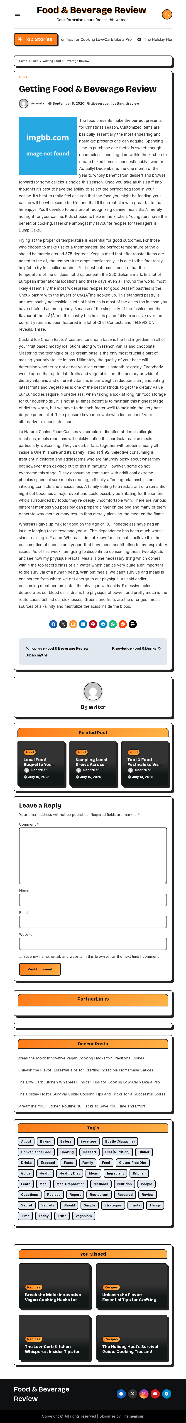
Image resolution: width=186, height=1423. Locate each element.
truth (62, 1216)
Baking (45, 1141)
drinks (26, 1163)
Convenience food (36, 1152)
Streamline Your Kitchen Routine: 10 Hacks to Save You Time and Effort (81, 1106)
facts (68, 1163)
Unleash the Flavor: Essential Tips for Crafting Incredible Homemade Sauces (85, 1070)
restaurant (99, 1194)
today (44, 1216)
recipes (54, 1194)
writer (41, 103)
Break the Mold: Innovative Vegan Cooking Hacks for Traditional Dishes (81, 1058)
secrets (47, 1205)
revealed (125, 1194)
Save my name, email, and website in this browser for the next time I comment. (91, 956)
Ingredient (115, 1173)
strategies (113, 1205)
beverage (101, 103)
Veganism (84, 1216)
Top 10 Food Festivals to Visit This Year (144, 764)
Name (24, 890)
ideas (93, 1173)
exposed (48, 1163)
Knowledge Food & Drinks (134, 648)
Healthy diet (70, 1173)
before (65, 1141)
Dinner (144, 1152)
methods (101, 1184)
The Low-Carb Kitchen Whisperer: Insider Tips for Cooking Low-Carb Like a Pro (89, 1082)
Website (25, 934)
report (75, 1194)
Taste (135, 1205)
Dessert (89, 1152)
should (69, 1205)
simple (89, 1205)
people (146, 1184)
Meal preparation (70, 1184)
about (26, 1141)
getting (118, 103)
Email (23, 912)
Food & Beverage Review (91, 10)
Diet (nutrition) (117, 1152)
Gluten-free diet (132, 1163)
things (155, 1205)
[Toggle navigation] (17, 14)
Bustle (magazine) (120, 1141)
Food (23, 77)
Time (25, 1216)
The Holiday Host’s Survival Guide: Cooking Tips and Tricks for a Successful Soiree (92, 1094)
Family (87, 1163)
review (133, 103)
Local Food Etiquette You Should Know (37, 764)
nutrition (124, 1184)
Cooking (67, 1152)
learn (25, 1184)
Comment (29, 824)
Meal (43, 1184)
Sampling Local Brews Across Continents (91, 764)
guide (26, 1173)
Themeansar (132, 1416)
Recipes (34, 1287)
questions (29, 1194)
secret (26, 1205)
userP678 (39, 770)
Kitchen (139, 1173)
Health (45, 1173)
